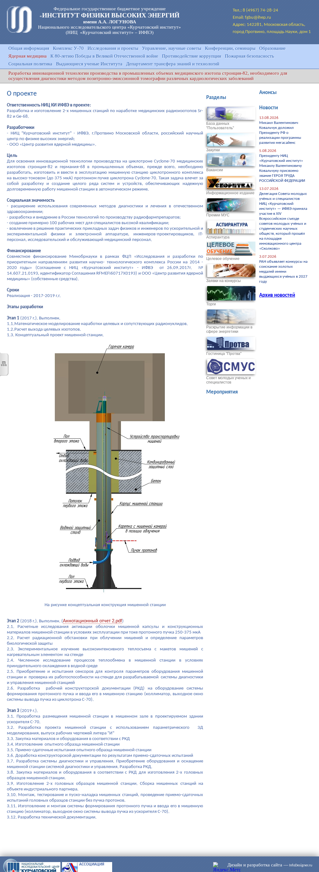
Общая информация (28, 48)
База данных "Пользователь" (220, 125)
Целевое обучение (223, 259)
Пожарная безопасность (249, 56)
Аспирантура (218, 237)
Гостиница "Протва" (223, 353)
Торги (211, 304)
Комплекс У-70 (68, 48)
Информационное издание (230, 193)
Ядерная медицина (27, 56)
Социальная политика (30, 63)
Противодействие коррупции (191, 56)
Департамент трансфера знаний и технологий (172, 63)
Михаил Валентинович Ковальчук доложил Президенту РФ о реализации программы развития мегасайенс (280, 133)
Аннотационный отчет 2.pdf (92, 621)
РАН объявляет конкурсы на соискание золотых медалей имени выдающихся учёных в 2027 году (283, 272)
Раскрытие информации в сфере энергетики (229, 329)
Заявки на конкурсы (223, 281)
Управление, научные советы (171, 48)
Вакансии (214, 170)
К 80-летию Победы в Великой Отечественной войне (104, 56)
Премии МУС (218, 215)
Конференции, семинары (230, 48)
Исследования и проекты (113, 48)
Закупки (213, 150)
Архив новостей (277, 295)
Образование (272, 48)
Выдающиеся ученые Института (89, 63)
